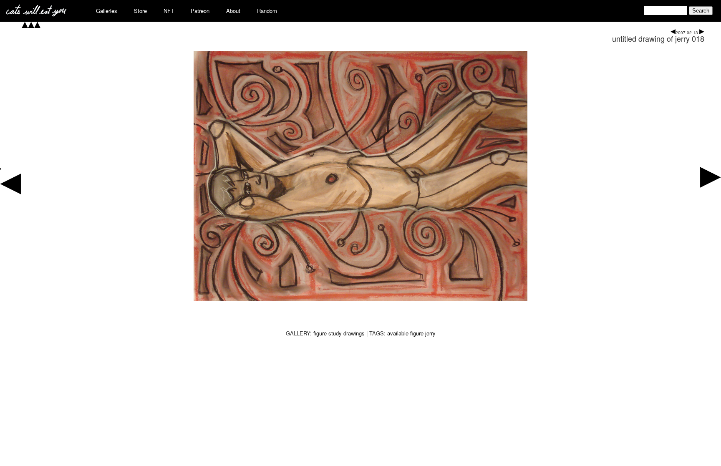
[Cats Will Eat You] (36, 14)
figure (417, 333)
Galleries (106, 11)
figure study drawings (339, 333)
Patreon (200, 11)
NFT (169, 11)
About (233, 11)
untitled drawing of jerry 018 (658, 38)
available (397, 333)
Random (267, 11)
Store (140, 11)
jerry (430, 333)
